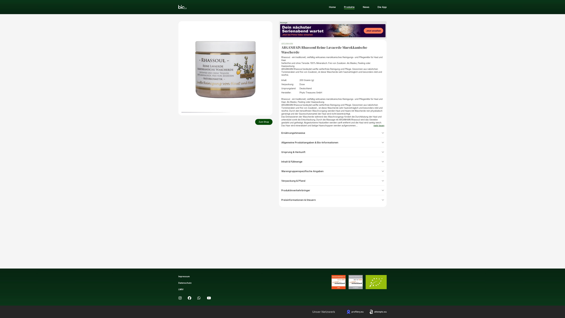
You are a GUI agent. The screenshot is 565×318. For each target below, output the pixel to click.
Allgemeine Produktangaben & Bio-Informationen (309, 142)
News (366, 7)
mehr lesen (379, 125)
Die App (382, 7)
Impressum (184, 276)
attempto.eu (380, 311)
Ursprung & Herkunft (293, 152)
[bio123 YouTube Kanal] (209, 298)
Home (332, 7)
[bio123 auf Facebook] (189, 298)
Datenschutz (185, 283)
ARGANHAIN (287, 43)
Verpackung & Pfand (293, 180)
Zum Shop (264, 122)
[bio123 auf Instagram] (180, 298)
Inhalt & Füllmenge (291, 161)
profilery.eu (358, 311)
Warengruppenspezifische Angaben (302, 171)
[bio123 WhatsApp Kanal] (199, 298)
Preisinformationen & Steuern (298, 199)
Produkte (349, 7)
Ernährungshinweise (293, 132)
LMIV (180, 289)
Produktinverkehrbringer (295, 190)
